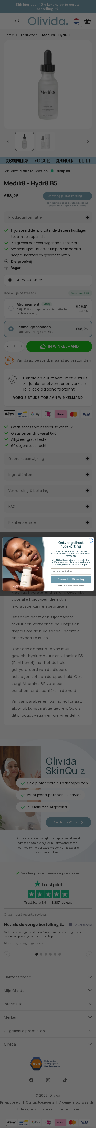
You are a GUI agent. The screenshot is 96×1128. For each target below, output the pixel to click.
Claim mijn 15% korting (71, 579)
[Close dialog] (91, 540)
